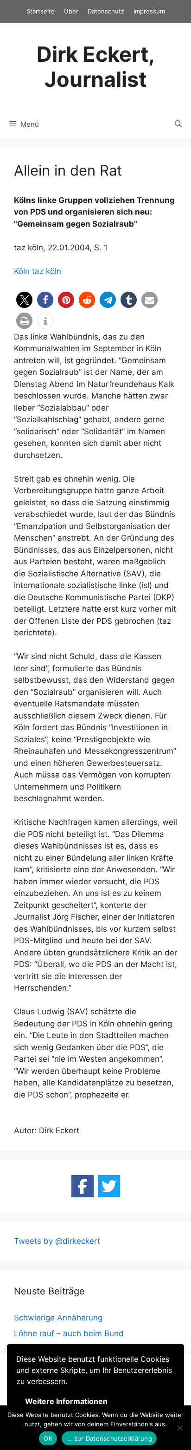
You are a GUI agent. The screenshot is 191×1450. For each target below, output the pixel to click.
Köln (22, 271)
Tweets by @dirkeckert (57, 1241)
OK (48, 1438)
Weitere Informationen (66, 1401)
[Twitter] (109, 1186)
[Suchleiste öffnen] (178, 124)
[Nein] (179, 1427)
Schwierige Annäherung (58, 1317)
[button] (24, 300)
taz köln (46, 271)
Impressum (149, 11)
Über (71, 11)
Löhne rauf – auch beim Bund (69, 1333)
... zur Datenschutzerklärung (109, 1438)
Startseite (40, 11)
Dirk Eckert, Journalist (96, 66)
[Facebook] (82, 1186)
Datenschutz (106, 11)
